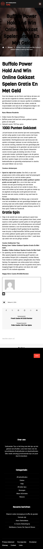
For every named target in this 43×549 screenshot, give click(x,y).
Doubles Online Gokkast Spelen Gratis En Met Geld (21, 250)
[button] (6, 310)
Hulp (22, 484)
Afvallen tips (22, 487)
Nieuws (22, 497)
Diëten (22, 480)
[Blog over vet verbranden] (8, 4)
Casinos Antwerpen (9, 168)
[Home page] (3, 47)
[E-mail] (3, 294)
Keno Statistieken (22, 521)
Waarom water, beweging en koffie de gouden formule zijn (22, 515)
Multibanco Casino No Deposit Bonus (22, 527)
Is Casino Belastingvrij (22, 524)
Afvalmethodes (22, 477)
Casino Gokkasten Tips (11, 243)
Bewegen (22, 490)
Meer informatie (22, 494)
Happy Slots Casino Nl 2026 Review (15, 274)
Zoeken (36, 355)
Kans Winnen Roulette (10, 113)
